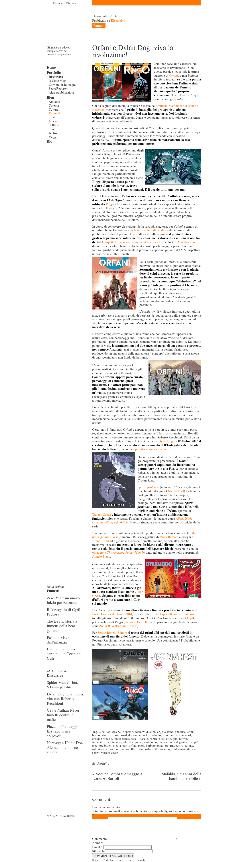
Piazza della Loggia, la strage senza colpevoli (63, 731)
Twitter (54, 156)
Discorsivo (71, 3)
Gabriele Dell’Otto (137, 622)
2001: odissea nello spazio (116, 732)
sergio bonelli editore (130, 749)
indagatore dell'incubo (106, 742)
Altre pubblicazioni (61, 92)
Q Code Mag (57, 80)
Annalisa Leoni (187, 242)
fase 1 (135, 738)
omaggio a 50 (118, 552)
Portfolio (57, 3)
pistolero (163, 745)
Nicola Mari (176, 491)
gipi (175, 738)
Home (48, 2)
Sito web (98, 851)
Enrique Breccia (126, 626)
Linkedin (59, 156)
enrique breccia (102, 738)
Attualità (54, 101)
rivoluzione (185, 745)
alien (152, 732)
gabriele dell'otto (160, 738)
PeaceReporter (58, 88)
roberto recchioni (103, 749)
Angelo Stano (101, 556)
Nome (97, 842)
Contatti (141, 860)
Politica (54, 125)
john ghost (142, 742)
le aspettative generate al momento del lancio (131, 242)
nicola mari (120, 745)
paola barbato (147, 745)
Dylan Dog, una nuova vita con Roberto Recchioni (65, 698)
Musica (53, 121)
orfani (133, 745)
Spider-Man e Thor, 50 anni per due (62, 685)
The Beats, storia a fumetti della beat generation (62, 625)
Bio (49, 141)
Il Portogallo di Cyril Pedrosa (63, 612)
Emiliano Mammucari (170, 105)
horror (183, 738)
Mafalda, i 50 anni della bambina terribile (181, 776)
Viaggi (53, 137)
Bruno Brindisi (102, 541)
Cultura (53, 109)
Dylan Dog (165, 441)
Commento (99, 838)
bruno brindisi (101, 735)
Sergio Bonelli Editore (112, 632)
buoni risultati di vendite (150, 230)
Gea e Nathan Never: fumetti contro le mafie (63, 714)
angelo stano (165, 732)
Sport (52, 129)
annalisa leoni (184, 732)
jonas (153, 742)
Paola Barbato (169, 537)
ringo (173, 745)
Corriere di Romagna (62, 84)
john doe (128, 742)
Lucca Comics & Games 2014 (112, 614)
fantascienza (122, 738)
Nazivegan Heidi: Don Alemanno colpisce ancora (65, 747)
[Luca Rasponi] (69, 26)
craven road (119, 735)
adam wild (141, 732)
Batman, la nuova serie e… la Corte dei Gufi (64, 653)
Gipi (190, 618)
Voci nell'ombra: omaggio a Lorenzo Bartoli (117, 776)
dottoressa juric (138, 735)
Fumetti (54, 113)
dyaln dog (156, 735)
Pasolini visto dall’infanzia (58, 640)
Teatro (53, 133)
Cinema (54, 105)
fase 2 (144, 738)
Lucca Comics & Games (173, 742)
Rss (65, 156)
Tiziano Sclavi (101, 514)
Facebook (48, 156)
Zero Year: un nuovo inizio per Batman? (63, 600)
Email (97, 847)
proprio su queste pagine (151, 449)
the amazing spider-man (170, 749)
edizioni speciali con (173, 614)
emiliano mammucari (177, 735)
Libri (52, 117)
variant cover (109, 752)
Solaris (149, 749)
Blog (50, 97)
